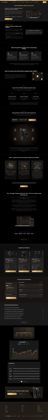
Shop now (33, 0)
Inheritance (22, 405)
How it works (6, 407)
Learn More (10, 271)
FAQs (22, 407)
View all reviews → (41, 282)
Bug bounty (39, 407)
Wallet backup (39, 408)
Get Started (22, 406)
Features (6, 408)
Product (6, 405)
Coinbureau (14, 171)
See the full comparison (24, 186)
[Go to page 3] (31, 298)
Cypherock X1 (7, 170)
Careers (38, 406)
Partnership (6, 412)
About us (39, 405)
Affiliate (22, 408)
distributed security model (37, 170)
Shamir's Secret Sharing (26, 170)
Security (6, 406)
